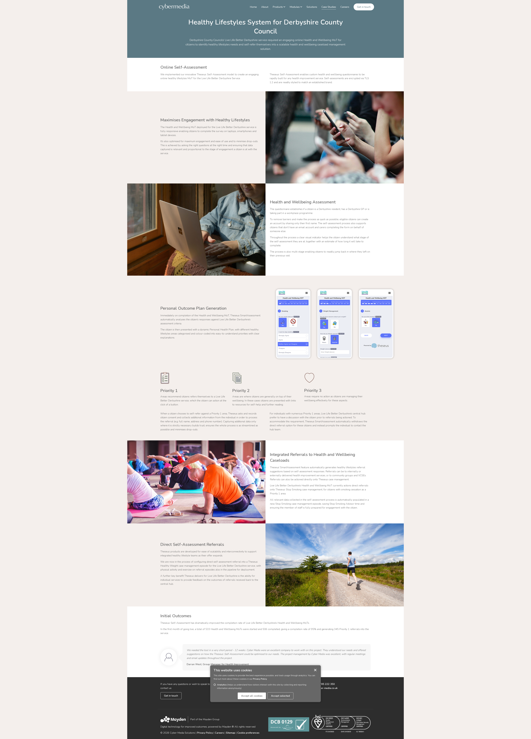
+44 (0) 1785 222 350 (322, 684)
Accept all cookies (251, 695)
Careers (344, 7)
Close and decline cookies (315, 670)
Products (278, 7)
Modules (295, 7)
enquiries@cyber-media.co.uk (321, 688)
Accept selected (280, 695)
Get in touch (364, 7)
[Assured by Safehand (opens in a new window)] (288, 724)
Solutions (312, 7)
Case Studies (329, 7)
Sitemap (230, 732)
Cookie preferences (248, 732)
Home (253, 7)
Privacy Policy (205, 732)
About (264, 7)
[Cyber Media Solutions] (174, 7)
